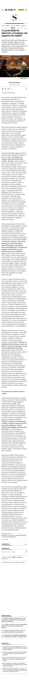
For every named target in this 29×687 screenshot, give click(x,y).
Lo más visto (5, 643)
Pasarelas (7, 25)
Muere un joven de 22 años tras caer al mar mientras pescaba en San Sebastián (13, 631)
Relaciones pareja (6, 551)
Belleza (13, 25)
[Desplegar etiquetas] (26, 552)
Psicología (13, 551)
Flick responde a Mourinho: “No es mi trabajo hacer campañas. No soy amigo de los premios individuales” (14, 620)
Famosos (18, 25)
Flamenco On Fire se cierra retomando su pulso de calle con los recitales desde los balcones (14, 626)
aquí (24, 562)
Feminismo (23, 25)
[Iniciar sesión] (26, 10)
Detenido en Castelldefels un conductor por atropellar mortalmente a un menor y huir (14, 635)
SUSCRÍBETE (21, 9)
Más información (5, 558)
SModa (14, 18)
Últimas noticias (6, 615)
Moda (3, 25)
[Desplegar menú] (3, 10)
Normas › (25, 544)
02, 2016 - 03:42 (14, 84)
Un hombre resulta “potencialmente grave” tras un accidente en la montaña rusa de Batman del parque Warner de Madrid (15, 648)
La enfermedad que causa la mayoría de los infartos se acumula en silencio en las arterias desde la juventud (15, 653)
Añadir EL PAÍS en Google (9, 92)
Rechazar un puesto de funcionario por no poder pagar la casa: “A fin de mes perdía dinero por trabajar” (14, 659)
